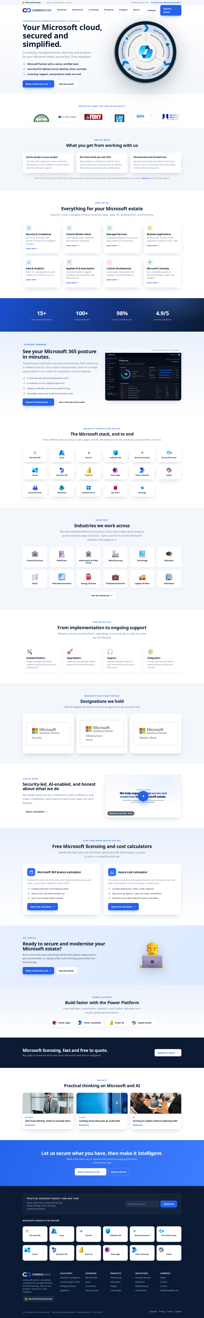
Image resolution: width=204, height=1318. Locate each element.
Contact (151, 10)
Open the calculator (40, 906)
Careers (163, 1282)
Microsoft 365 (91, 1277)
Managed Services (68, 1286)
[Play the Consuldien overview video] (143, 796)
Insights (113, 1286)
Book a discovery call (37, 83)
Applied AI (64, 1290)
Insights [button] (123, 9)
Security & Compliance (70, 1277)
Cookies (178, 1311)
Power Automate (92, 1022)
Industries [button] (77, 9)
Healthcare (140, 1282)
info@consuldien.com (140, 2)
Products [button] (108, 9)
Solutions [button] (62, 9)
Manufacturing (141, 1286)
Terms (170, 1311)
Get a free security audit (72, 402)
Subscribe (169, 1204)
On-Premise (90, 1286)
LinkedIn (153, 1311)
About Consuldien (35, 811)
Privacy (162, 1311)
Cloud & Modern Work (70, 1282)
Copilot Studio (145, 1022)
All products (115, 1282)
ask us (145, 178)
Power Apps (64, 1022)
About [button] (136, 9)
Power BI (119, 1022)
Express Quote (167, 10)
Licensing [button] (94, 9)
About (163, 1277)
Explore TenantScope (37, 402)
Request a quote (166, 1052)
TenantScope (116, 1277)
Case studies (115, 1290)
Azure (87, 1282)
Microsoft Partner (33, 2)
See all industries (100, 595)
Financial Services (142, 1277)
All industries (140, 1290)
